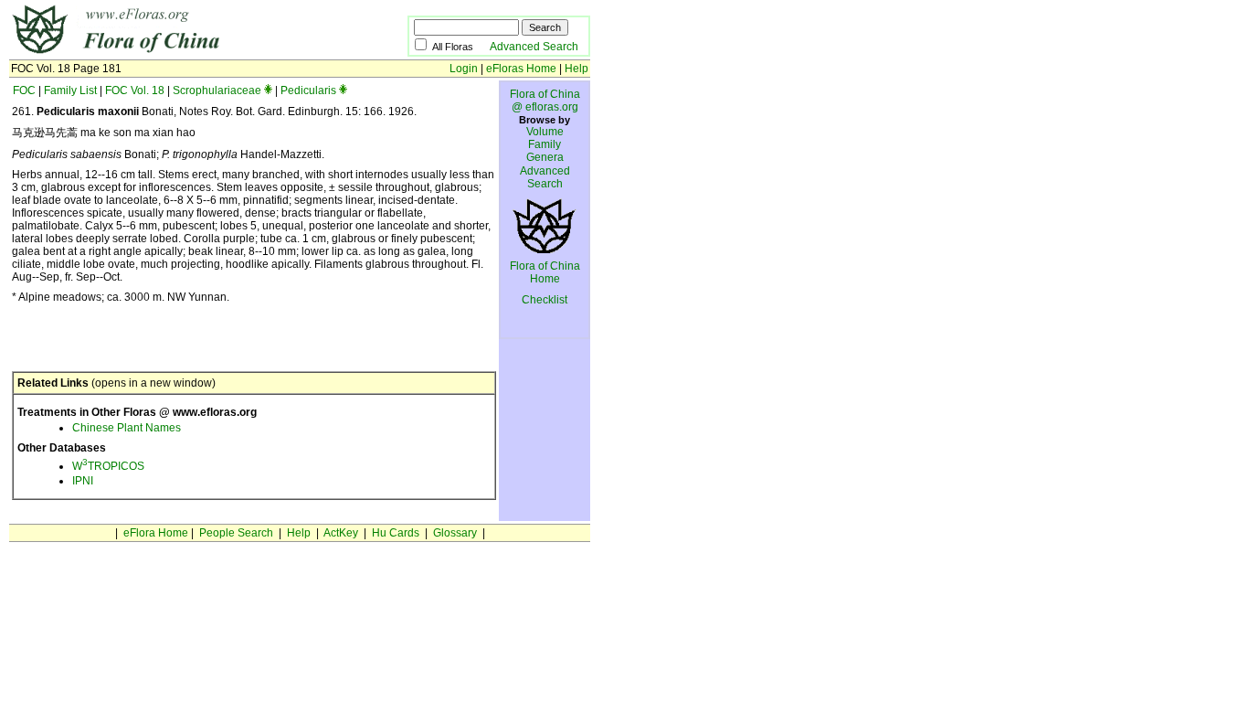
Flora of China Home (545, 272)
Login (463, 68)
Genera (545, 157)
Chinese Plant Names (126, 427)
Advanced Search (534, 46)
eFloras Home (521, 68)
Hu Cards (395, 532)
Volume (545, 131)
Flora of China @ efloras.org (545, 100)
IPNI (82, 480)
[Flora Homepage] (180, 53)
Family (544, 144)
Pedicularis (308, 90)
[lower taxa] (268, 90)
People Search (236, 532)
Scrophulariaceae (217, 90)
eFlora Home (155, 532)
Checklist (544, 299)
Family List (70, 90)
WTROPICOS (108, 466)
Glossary (455, 532)
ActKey (340, 532)
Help (576, 68)
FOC (24, 90)
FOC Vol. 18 (134, 90)
